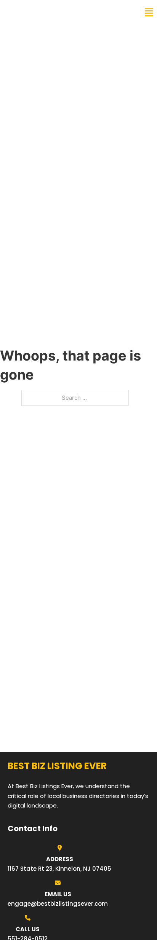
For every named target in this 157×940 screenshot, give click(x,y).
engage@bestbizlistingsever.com (58, 904)
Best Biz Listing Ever (45, 12)
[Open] (149, 12)
